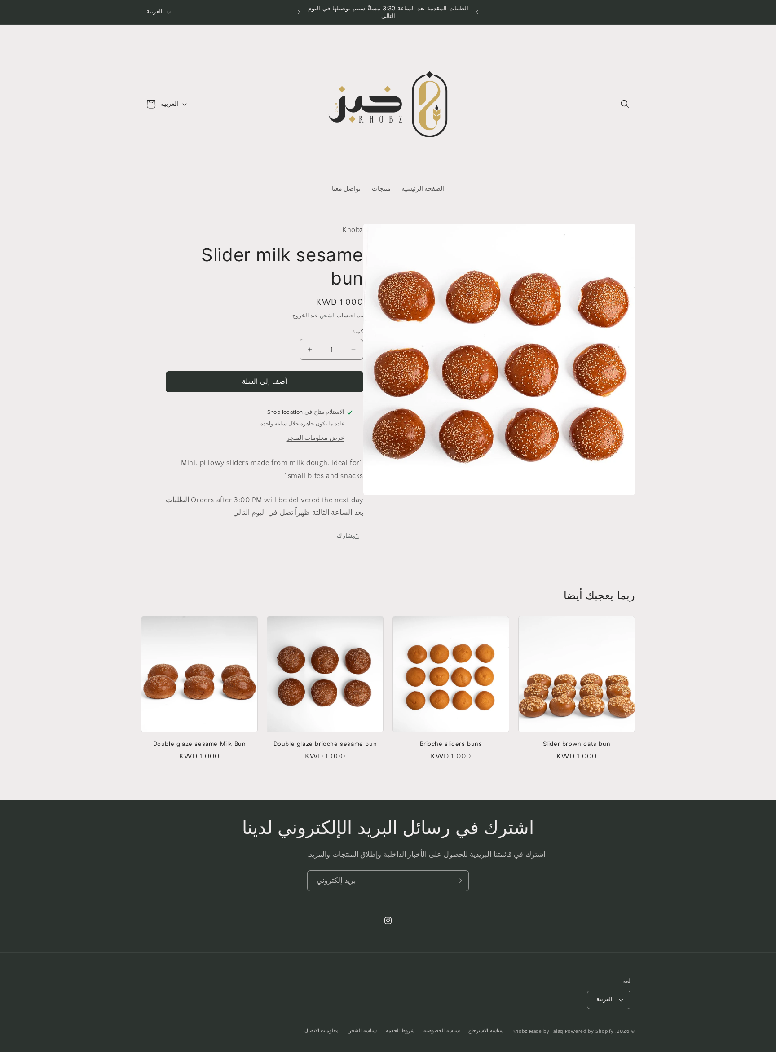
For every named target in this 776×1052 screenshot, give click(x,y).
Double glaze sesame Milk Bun (199, 743)
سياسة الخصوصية (441, 1031)
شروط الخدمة (400, 1031)
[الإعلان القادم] (299, 12)
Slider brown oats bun (577, 743)
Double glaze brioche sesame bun (325, 743)
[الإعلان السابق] (477, 12)
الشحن (327, 316)
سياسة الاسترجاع (485, 1031)
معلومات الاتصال (321, 1031)
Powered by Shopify (589, 1031)
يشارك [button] (345, 535)
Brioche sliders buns (451, 743)
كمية (357, 332)
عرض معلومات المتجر (315, 438)
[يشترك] (458, 880)
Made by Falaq (546, 1031)
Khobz (520, 1031)
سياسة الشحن (362, 1031)
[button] (625, 104)
